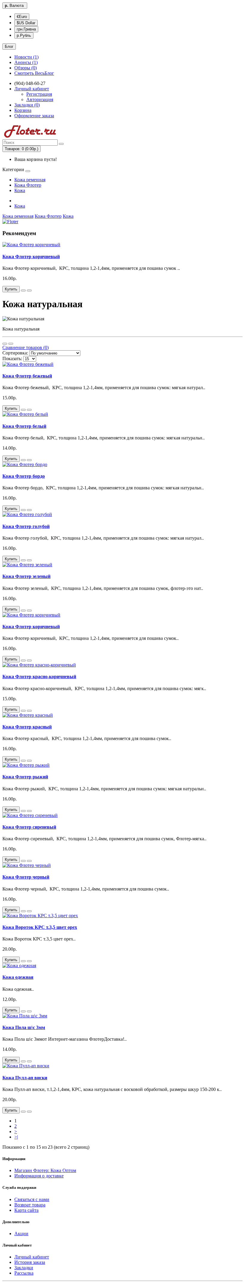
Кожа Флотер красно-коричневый (39, 676)
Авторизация (39, 99)
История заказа (29, 1262)
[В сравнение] (29, 290)
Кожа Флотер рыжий (25, 776)
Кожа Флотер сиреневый (29, 827)
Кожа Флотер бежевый (27, 375)
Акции (21, 1233)
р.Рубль (24, 35)
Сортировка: (15, 352)
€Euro (22, 16)
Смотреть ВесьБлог (34, 73)
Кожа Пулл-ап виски (24, 1077)
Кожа (19, 190)
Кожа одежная (17, 977)
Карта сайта (26, 1210)
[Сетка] (10, 344)
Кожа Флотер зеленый (26, 576)
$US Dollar (26, 23)
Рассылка (23, 1273)
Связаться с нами (31, 1199)
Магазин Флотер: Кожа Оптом (45, 1170)
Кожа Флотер (27, 185)
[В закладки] (23, 290)
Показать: (12, 358)
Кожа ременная (29, 179)
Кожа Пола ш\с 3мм (23, 1027)
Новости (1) (26, 57)
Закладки (23, 1267)
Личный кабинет (31, 1256)
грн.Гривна (26, 29)
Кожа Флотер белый (24, 426)
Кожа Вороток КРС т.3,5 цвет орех (39, 927)
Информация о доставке (39, 1175)
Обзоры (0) (25, 67)
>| (16, 1136)
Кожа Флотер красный (27, 726)
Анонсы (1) (26, 62)
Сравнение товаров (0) (25, 347)
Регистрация (39, 94)
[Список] (4, 344)
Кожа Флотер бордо (23, 476)
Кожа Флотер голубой (26, 526)
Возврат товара (29, 1204)
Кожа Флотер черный (25, 876)
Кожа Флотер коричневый (31, 256)
